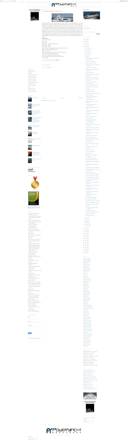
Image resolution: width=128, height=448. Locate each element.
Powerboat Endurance (87, 306)
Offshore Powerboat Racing (33, 74)
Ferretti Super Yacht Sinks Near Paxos (92, 212)
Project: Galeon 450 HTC (90, 123)
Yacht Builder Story (86, 333)
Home (62, 98)
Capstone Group (31, 70)
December (88, 48)
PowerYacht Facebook (32, 77)
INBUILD (85, 285)
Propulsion (85, 312)
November (88, 49)
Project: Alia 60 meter (89, 149)
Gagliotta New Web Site (89, 172)
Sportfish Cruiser (86, 320)
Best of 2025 (86, 9)
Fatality (84, 282)
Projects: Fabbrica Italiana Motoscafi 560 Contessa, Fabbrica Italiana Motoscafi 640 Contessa (36, 120)
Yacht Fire (85, 338)
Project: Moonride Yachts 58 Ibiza (91, 159)
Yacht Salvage (85, 340)
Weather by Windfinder (32, 91)
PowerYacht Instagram (32, 79)
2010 (86, 247)
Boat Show (85, 267)
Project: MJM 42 (88, 153)
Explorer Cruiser (86, 279)
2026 (86, 39)
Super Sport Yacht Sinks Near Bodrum (92, 167)
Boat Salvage (85, 265)
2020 (86, 230)
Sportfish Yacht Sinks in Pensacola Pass (92, 174)
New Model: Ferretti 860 (89, 210)
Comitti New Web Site (89, 99)
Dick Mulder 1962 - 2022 (90, 91)
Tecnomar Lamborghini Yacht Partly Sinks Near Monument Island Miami (36, 112)
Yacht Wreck (85, 343)
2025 (86, 41)
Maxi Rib (85, 290)
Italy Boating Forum (31, 71)
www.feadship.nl (45, 57)
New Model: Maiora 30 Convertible (91, 177)
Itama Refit (30, 73)
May (87, 219)
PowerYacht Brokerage (32, 76)
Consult (84, 275)
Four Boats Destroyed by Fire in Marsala (92, 93)
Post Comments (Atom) (51, 100)
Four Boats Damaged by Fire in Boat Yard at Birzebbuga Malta (35, 153)
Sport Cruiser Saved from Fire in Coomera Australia (91, 82)
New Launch (52, 60)
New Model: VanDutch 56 (90, 151)
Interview (85, 288)
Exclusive (85, 278)
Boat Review (85, 264)
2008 (86, 250)
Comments (87, 422)
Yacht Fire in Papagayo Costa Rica (91, 175)
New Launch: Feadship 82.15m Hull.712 (35, 126)
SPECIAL (85, 315)
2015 (86, 238)
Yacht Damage (86, 336)
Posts (86, 419)
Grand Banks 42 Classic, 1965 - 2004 (90, 378)
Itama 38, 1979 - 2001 (87, 382)
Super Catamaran (86, 323)
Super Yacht (58, 60)
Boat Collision (86, 259)
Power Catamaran (86, 305)
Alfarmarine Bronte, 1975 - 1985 (89, 370)
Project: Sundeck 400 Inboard (90, 197)
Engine (84, 276)
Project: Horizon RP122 (89, 72)
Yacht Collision (86, 335)
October (87, 51)
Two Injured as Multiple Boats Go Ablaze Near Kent (91, 97)
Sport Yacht (85, 318)
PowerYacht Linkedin (32, 80)
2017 (86, 235)
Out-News (85, 300)
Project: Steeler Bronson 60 (90, 137)
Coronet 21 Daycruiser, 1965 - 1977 (89, 376)
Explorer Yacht (86, 281)
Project (84, 309)
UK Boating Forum (31, 88)
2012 (86, 243)
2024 (86, 43)
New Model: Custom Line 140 (90, 67)
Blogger (39, 338)
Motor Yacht (85, 294)
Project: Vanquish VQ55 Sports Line (92, 85)
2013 (86, 242)
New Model (85, 299)
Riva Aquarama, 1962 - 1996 (88, 387)
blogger (84, 346)
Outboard (85, 302)
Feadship (47, 60)
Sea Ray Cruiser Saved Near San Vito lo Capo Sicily (36, 105)
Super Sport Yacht (86, 324)
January (87, 226)
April (87, 221)
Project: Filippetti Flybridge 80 (34, 132)
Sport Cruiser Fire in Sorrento (90, 116)
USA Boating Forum (31, 89)
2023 (86, 44)
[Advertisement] (34, 45)
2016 (86, 237)
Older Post (81, 98)
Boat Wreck (85, 270)
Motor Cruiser (85, 293)
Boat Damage (85, 261)
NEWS (84, 296)
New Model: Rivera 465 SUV (90, 158)
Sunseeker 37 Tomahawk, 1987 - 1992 (90, 389)
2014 (86, 240)
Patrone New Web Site (89, 142)
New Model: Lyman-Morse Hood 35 (91, 77)
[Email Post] (57, 59)
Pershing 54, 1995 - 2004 (87, 385)
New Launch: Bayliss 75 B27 (90, 199)
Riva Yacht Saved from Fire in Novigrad (92, 200)
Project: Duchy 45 (34, 97)
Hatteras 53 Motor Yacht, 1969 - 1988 (90, 379)
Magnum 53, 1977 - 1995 (88, 384)
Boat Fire (85, 262)
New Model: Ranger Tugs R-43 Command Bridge (91, 120)
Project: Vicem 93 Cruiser (90, 213)
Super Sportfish (86, 326)
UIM (29, 86)
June (87, 217)
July (87, 56)
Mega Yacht (85, 291)
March (87, 222)
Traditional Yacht (86, 330)
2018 (86, 233)
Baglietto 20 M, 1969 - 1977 (88, 372)
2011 (86, 245)
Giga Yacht (85, 284)
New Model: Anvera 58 (89, 89)
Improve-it (85, 287)
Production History (86, 308)
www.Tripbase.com (33, 206)
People (84, 303)
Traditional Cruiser (86, 329)
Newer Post (44, 98)
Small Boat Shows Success (90, 215)
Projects (84, 311)
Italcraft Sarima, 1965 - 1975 (88, 381)
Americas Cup (85, 258)
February (87, 224)
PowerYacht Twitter (31, 83)
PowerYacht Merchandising (33, 82)
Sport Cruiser (85, 317)
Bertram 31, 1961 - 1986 (87, 373)
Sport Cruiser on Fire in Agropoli (91, 135)
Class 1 (84, 271)
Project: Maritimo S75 (89, 94)
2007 (86, 252)
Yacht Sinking (85, 341)
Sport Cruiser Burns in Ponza (90, 63)
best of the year (86, 344)
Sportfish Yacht (86, 321)
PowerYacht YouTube (32, 85)
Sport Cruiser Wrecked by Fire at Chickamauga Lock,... (91, 105)
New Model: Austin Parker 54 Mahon (92, 127)
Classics (84, 273)
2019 (86, 231)
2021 (86, 228)
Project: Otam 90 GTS (89, 118)
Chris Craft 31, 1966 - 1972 (88, 375)
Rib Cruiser (85, 314)
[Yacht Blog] (35, 190)
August (87, 55)
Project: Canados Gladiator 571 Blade (92, 202)
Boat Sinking (85, 269)
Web (84, 332)
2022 (86, 46)
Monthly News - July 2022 (90, 61)
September (88, 53)
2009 (86, 249)
